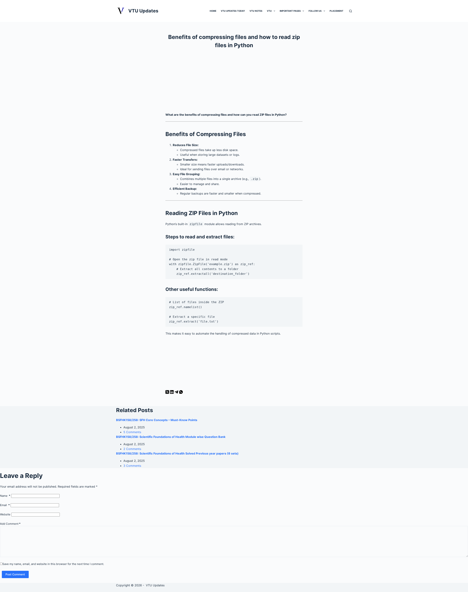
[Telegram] (177, 393)
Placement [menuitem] (336, 11)
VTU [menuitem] (269, 11)
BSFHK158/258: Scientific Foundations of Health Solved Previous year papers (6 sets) (177, 453)
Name (5, 495)
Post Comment (15, 574)
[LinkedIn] (172, 393)
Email (5, 505)
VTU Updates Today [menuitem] (233, 11)
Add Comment (10, 523)
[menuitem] (274, 11)
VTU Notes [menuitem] (256, 11)
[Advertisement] (234, 82)
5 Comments (132, 432)
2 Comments (132, 449)
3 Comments (132, 465)
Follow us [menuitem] (315, 11)
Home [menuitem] (213, 11)
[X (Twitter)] (167, 393)
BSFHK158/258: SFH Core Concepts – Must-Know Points (156, 420)
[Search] (350, 11)
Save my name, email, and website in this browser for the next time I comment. (53, 564)
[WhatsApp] (181, 393)
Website (5, 514)
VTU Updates (143, 11)
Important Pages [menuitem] (290, 11)
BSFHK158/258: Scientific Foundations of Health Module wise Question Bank (170, 437)
